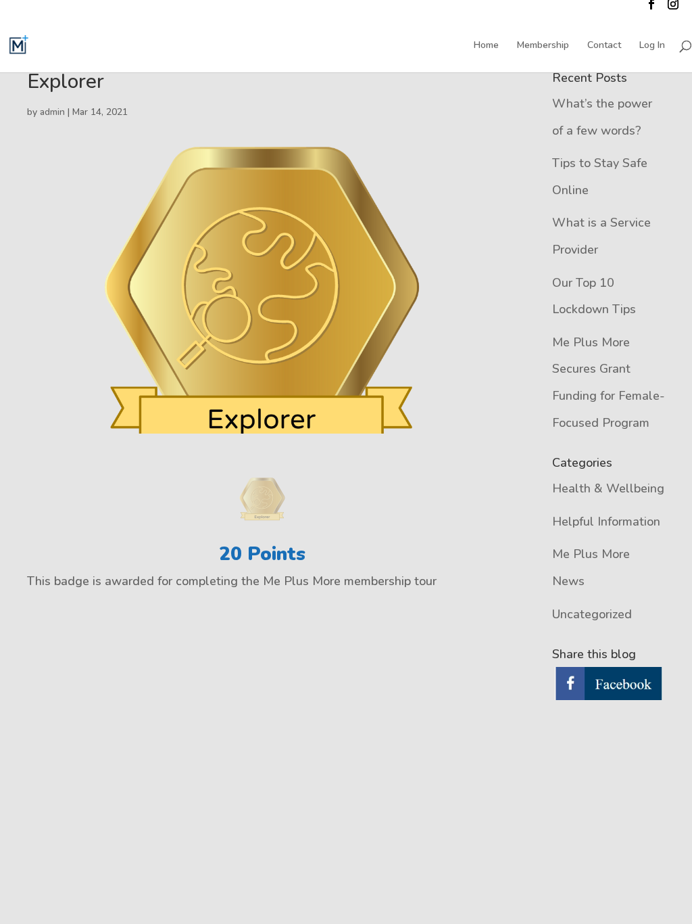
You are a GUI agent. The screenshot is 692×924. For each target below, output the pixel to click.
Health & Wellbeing (608, 488)
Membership (543, 46)
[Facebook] (608, 684)
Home (486, 46)
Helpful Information (606, 521)
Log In (652, 46)
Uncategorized (592, 614)
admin (52, 112)
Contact (604, 46)
